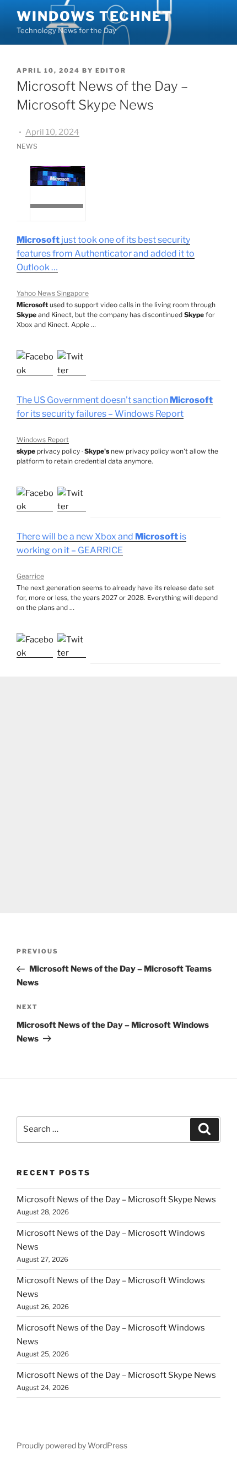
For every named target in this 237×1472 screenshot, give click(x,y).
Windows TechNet (95, 16)
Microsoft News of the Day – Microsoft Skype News (116, 1199)
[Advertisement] (118, 795)
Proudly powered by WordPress (72, 1445)
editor (110, 70)
